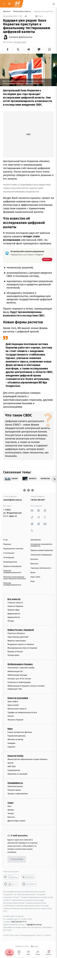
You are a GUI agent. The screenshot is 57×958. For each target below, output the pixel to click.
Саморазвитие (14, 770)
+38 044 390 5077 (37, 500)
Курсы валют (13, 705)
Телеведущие (8, 557)
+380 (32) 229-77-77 (18, 922)
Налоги (11, 716)
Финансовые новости (22, 11)
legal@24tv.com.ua (34, 925)
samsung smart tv (29, 884)
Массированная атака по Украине (22, 648)
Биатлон (11, 817)
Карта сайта (35, 577)
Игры (32, 581)
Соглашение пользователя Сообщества (41, 545)
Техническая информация (41, 555)
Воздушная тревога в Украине (21, 644)
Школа (10, 763)
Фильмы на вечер (15, 739)
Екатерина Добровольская (20, 37)
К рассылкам (16, 859)
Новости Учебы (15, 756)
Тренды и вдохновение (18, 793)
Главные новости (15, 602)
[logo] (17, 3)
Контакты (34, 559)
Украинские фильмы (17, 736)
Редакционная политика (13, 549)
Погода (11, 621)
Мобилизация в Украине (20, 664)
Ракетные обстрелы (16, 633)
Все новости (14, 599)
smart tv (11, 884)
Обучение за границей (17, 774)
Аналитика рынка (15, 786)
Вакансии (34, 564)
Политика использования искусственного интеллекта (14, 578)
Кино (10, 728)
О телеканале (8, 553)
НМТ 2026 (12, 766)
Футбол (11, 810)
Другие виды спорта (16, 821)
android (11, 877)
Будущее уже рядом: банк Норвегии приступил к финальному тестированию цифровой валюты (43, 11)
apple (29, 877)
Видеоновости (14, 613)
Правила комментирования (41, 550)
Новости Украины (15, 606)
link (32, 510)
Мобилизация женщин (17, 675)
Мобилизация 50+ (15, 671)
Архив (32, 572)
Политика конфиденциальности (12, 571)
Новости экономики (18, 698)
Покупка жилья (14, 790)
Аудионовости (14, 617)
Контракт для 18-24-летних (19, 679)
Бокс (10, 806)
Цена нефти (13, 701)
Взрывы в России (15, 651)
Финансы (7, 11)
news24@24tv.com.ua (12, 500)
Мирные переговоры (17, 640)
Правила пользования (12, 566)
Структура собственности (40, 568)
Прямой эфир (13, 610)
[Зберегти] (49, 49)
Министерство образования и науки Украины (27, 759)
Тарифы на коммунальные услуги (22, 712)
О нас (5, 540)
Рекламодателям (10, 562)
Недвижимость (15, 783)
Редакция (7, 544)
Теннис (11, 813)
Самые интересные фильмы (20, 732)
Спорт (11, 802)
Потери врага (13, 655)
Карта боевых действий (18, 637)
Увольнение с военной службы (21, 668)
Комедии (11, 743)
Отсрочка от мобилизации (19, 682)
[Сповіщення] (54, 3)
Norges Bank (20, 42)
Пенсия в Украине (15, 719)
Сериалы (11, 747)
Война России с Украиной (21, 630)
